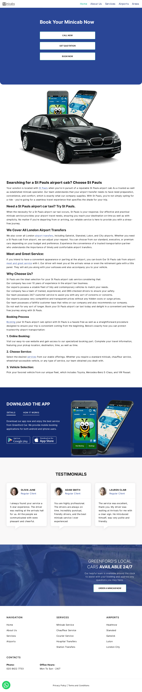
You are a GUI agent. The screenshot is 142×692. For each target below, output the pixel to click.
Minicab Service (65, 624)
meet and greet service (19, 263)
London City (113, 647)
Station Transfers (65, 647)
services (31, 356)
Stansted (111, 630)
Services (11, 635)
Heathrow (111, 624)
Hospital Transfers (66, 641)
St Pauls (43, 188)
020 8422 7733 (15, 668)
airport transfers (44, 235)
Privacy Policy (59, 685)
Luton (109, 641)
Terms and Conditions (78, 685)
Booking (11, 322)
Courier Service (64, 635)
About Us (12, 630)
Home (10, 624)
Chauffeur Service (66, 630)
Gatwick (110, 635)
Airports (11, 641)
